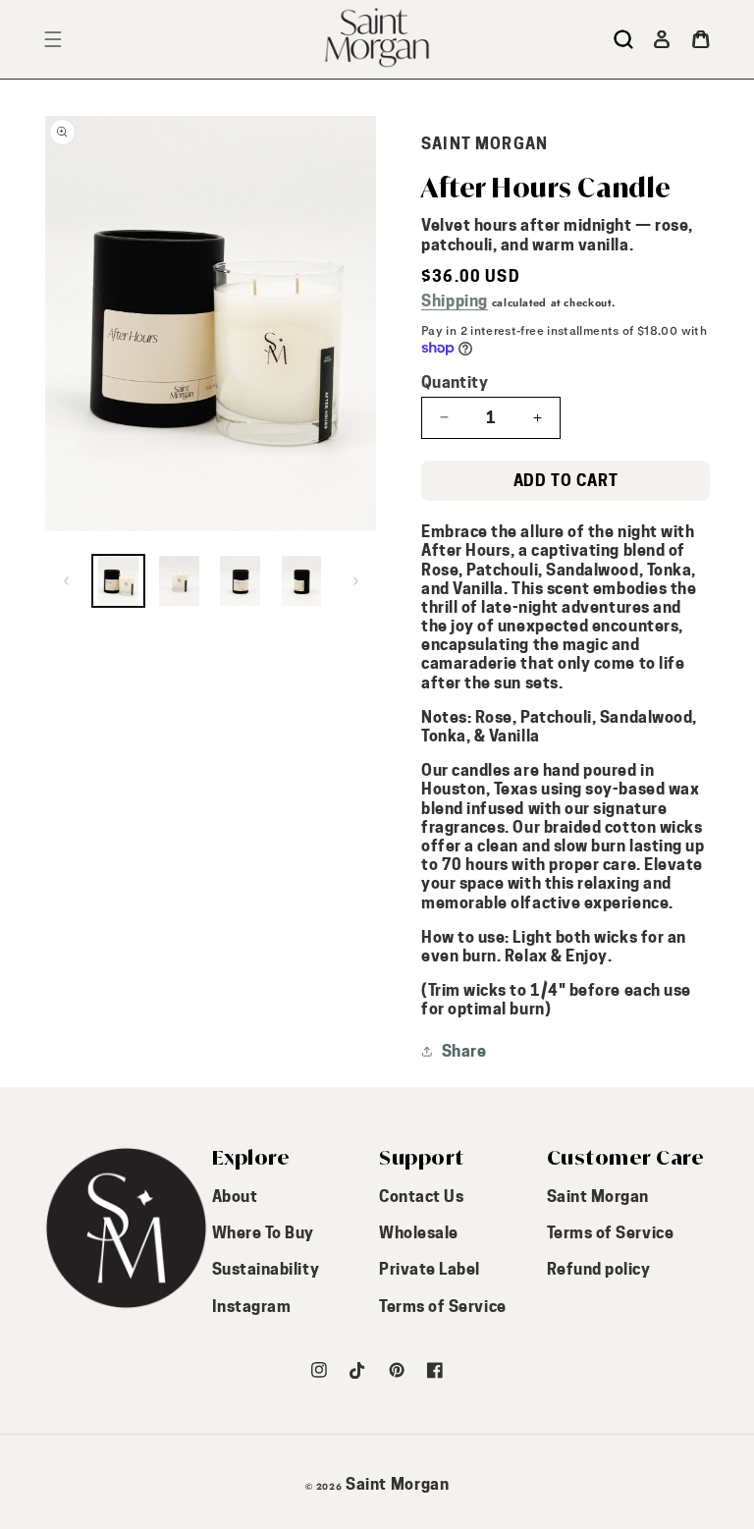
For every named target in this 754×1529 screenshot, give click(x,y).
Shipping (454, 301)
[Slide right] (355, 580)
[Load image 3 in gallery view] (240, 581)
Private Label (429, 1269)
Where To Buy (263, 1233)
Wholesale (418, 1233)
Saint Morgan (598, 1196)
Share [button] (464, 1051)
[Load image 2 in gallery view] (179, 581)
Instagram (252, 1306)
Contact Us (421, 1196)
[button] (623, 39)
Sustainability (266, 1269)
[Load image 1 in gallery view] (118, 581)
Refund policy (599, 1269)
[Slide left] (65, 580)
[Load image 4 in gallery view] (301, 581)
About (235, 1196)
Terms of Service (443, 1306)
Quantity (454, 382)
